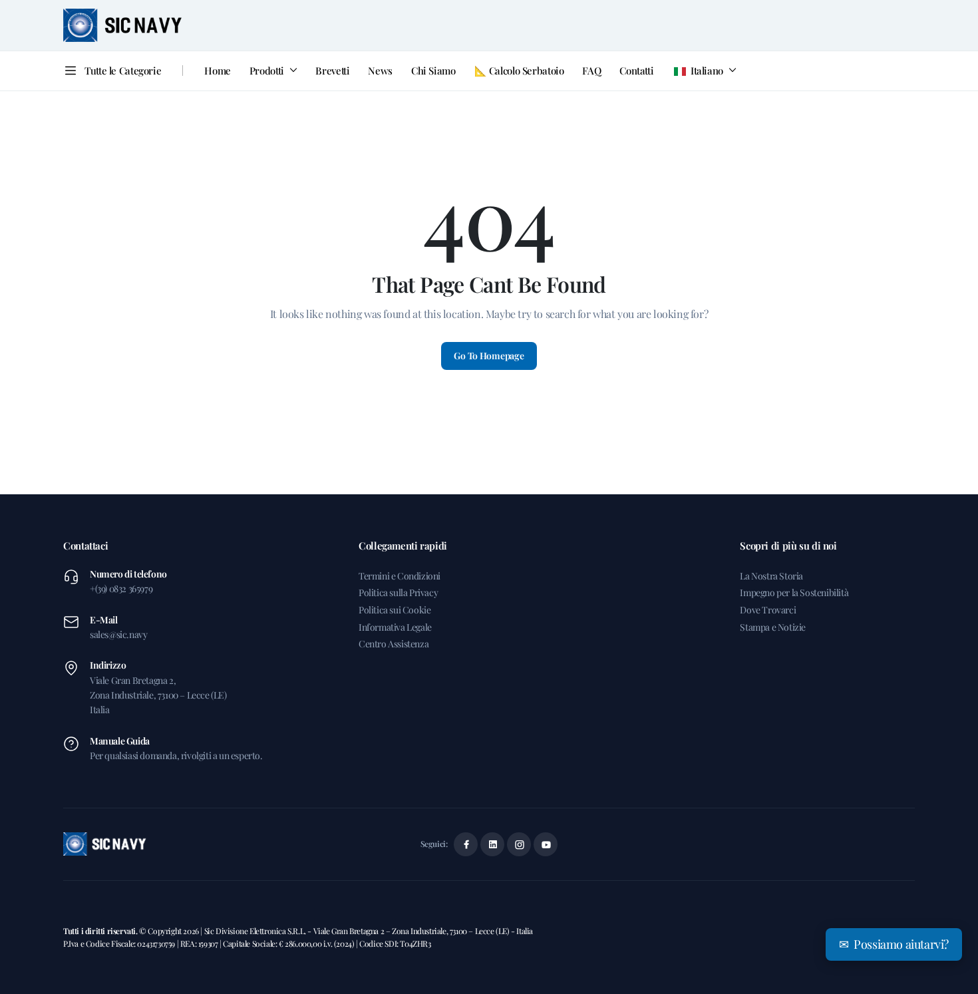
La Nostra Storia (771, 576)
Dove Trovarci (768, 609)
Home (217, 70)
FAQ (591, 70)
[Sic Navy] (123, 25)
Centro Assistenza (393, 643)
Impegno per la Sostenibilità (794, 592)
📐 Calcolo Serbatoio (519, 70)
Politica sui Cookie (394, 609)
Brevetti (332, 70)
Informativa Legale (395, 627)
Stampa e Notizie (773, 627)
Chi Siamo (433, 70)
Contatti (636, 70)
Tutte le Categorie (122, 70)
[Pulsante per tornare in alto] (948, 964)
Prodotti (266, 70)
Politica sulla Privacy (398, 592)
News (380, 70)
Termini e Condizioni (399, 576)
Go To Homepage (489, 355)
